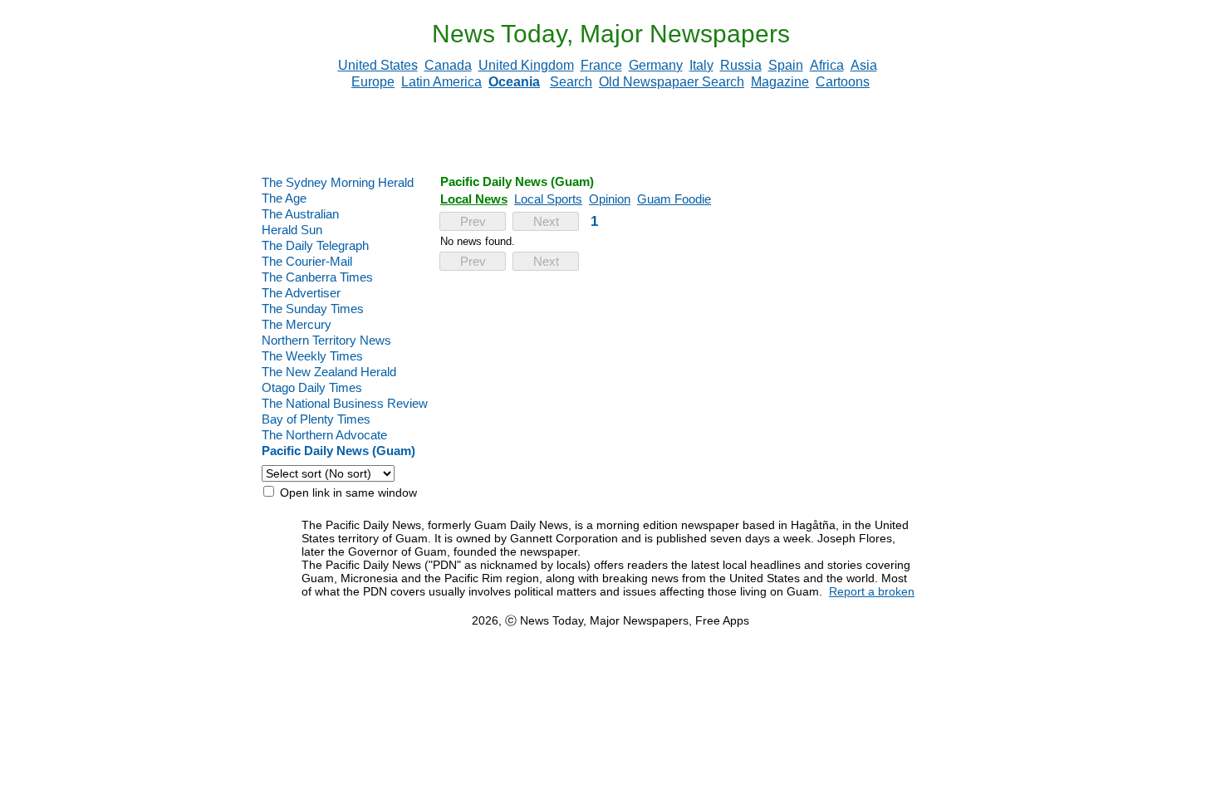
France (601, 65)
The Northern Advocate (324, 435)
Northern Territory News (326, 340)
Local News (474, 199)
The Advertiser (301, 293)
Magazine (780, 82)
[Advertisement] (610, 132)
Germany (656, 65)
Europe (373, 82)
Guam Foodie (674, 199)
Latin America (441, 82)
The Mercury (296, 324)
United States (378, 65)
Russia (741, 65)
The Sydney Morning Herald (338, 182)
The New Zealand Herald (329, 372)
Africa (827, 65)
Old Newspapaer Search (671, 82)
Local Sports (548, 199)
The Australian (300, 214)
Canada (448, 65)
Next (546, 221)
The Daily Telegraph (315, 245)
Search (571, 82)
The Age (284, 198)
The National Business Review (345, 403)
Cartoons (843, 82)
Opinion (609, 199)
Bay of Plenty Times (316, 419)
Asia (864, 65)
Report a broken (872, 591)
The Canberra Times (317, 277)
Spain (785, 65)
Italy (701, 65)
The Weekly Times (312, 356)
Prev (473, 221)
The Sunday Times (313, 308)
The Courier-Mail (307, 261)
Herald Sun (292, 230)
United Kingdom (526, 65)
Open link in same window (347, 492)
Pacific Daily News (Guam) (338, 451)
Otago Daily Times (312, 387)
